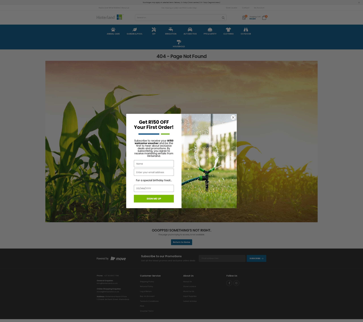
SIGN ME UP (154, 198)
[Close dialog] (233, 117)
